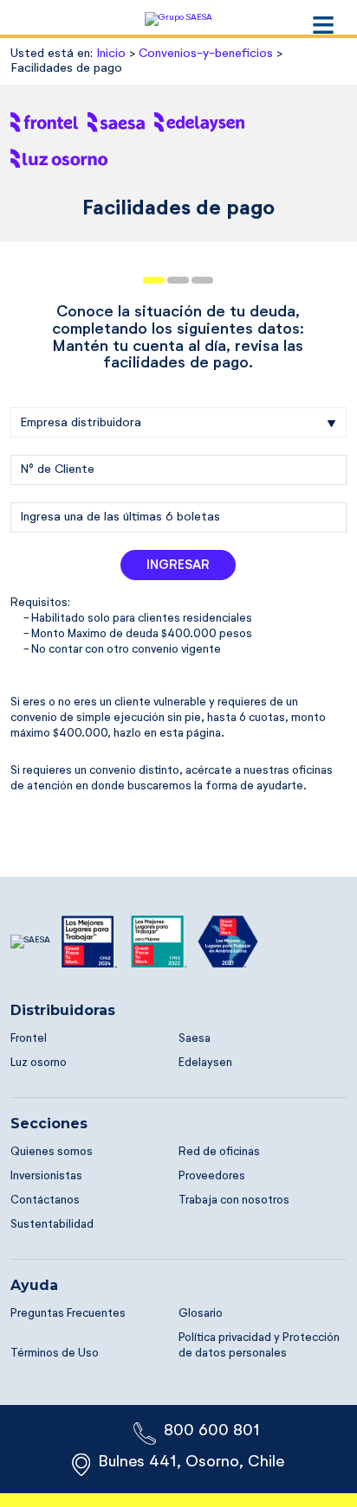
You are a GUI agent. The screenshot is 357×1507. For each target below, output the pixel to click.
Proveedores (211, 1176)
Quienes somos (51, 1152)
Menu (323, 25)
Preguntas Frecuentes (68, 1313)
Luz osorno (38, 1063)
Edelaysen (205, 1063)
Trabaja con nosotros (233, 1200)
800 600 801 (212, 1431)
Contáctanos (45, 1200)
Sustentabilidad (52, 1224)
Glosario (200, 1313)
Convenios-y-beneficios (206, 54)
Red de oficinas (219, 1152)
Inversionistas (46, 1176)
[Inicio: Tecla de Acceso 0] (178, 17)
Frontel (28, 1038)
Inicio (111, 54)
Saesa (194, 1038)
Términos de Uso (54, 1353)
